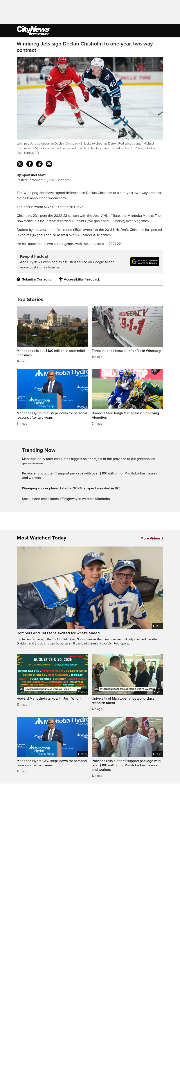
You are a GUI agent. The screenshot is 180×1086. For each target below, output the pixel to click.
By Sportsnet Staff (31, 175)
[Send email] (49, 164)
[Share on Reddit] (39, 164)
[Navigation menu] (158, 30)
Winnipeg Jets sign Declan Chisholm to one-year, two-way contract (85, 47)
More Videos (150, 538)
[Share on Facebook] (29, 164)
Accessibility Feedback (82, 279)
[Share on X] (20, 164)
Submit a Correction (37, 279)
